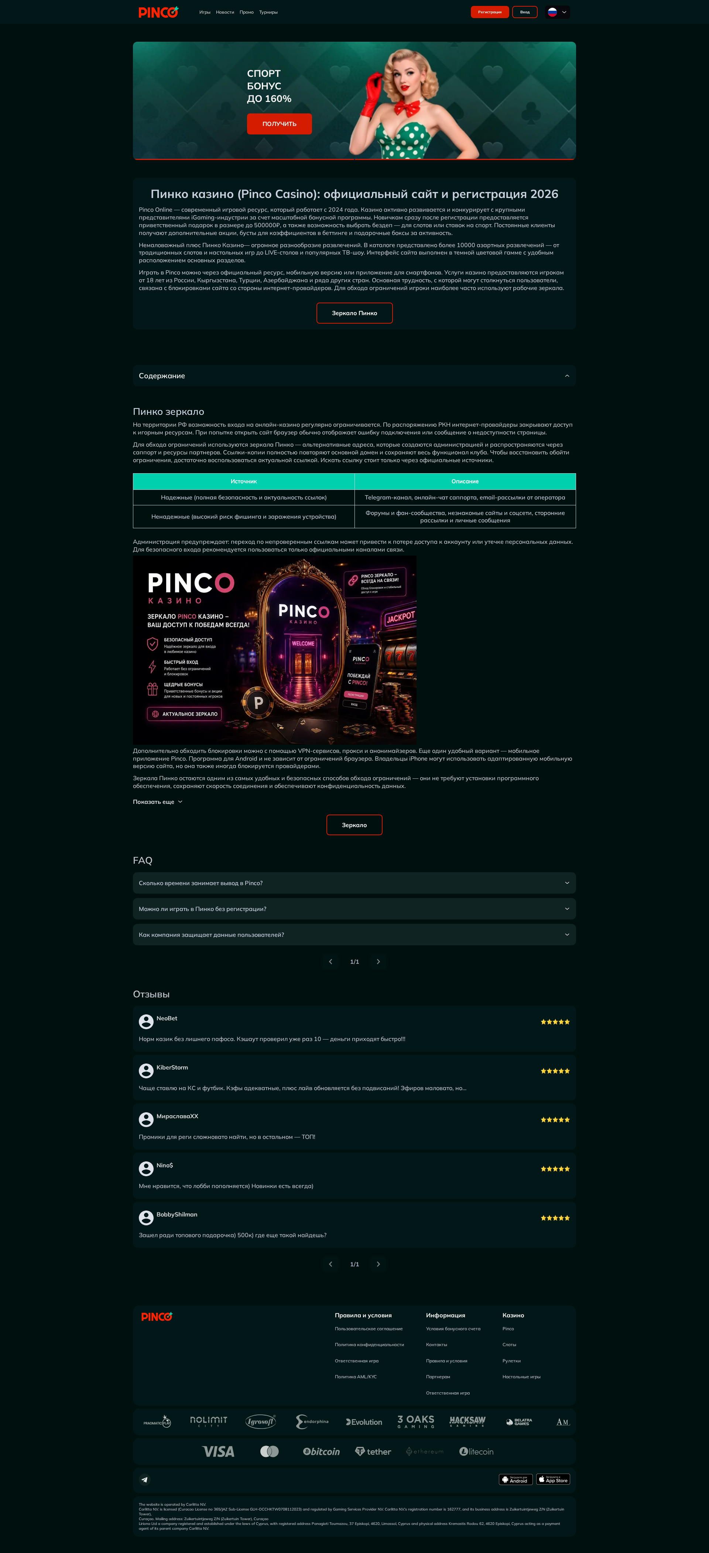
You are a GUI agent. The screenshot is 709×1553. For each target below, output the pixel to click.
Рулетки (512, 1360)
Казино (513, 1315)
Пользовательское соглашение (369, 1328)
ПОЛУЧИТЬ (280, 123)
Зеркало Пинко (354, 313)
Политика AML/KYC (356, 1376)
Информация (445, 1315)
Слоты (509, 1344)
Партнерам (438, 1376)
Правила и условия (363, 1315)
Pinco (508, 1328)
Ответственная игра (357, 1360)
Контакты (436, 1344)
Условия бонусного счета (453, 1328)
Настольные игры (522, 1376)
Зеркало (354, 825)
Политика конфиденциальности (369, 1344)
